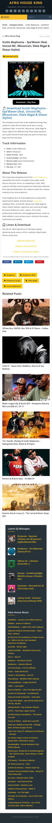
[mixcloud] (27, 10)
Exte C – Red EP (14, 657)
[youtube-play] (11, 10)
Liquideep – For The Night (18, 792)
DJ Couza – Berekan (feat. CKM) (20, 778)
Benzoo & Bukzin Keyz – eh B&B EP (18, 478)
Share (7, 261)
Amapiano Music (16, 25)
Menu (6, 17)
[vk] (39, 10)
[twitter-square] (15, 10)
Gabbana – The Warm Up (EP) (20, 660)
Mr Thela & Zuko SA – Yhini (19, 764)
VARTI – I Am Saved (15, 686)
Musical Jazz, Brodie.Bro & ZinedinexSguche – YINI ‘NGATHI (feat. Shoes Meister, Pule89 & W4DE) (26, 754)
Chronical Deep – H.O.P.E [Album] (21, 668)
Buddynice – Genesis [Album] (20, 664)
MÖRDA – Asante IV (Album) (19, 623)
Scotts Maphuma (40, 177)
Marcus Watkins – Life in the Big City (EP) (24, 690)
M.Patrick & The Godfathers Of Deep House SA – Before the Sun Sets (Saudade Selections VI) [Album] (26, 640)
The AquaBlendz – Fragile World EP (22, 682)
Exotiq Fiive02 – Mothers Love (20, 785)
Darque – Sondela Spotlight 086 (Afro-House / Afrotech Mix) (30, 576)
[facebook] (6, 10)
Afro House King (25, 3)
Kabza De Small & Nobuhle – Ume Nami (24, 697)
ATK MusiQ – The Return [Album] (21, 760)
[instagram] (19, 10)
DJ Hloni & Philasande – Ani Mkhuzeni (23, 693)
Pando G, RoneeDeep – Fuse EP (20, 675)
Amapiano (37, 201)
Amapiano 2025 (29, 275)
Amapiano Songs (13, 280)
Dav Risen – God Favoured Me (20, 781)
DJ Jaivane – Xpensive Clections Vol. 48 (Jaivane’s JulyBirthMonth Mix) (29, 539)
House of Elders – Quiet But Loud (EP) (23, 721)
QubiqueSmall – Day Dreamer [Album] (23, 707)
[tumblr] (35, 10)
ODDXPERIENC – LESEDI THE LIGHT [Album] (25, 627)
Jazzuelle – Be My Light (17, 647)
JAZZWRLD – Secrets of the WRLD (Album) (25, 620)
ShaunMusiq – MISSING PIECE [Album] (23, 679)
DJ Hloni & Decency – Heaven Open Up (23, 767)
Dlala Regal (32, 280)
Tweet (18, 261)
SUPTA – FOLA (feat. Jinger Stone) (21, 711)
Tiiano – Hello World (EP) (18, 671)
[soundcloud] (31, 10)
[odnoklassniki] (43, 10)
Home (4, 25)
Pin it (40, 261)
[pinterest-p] (23, 10)
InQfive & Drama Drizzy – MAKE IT (21, 789)
